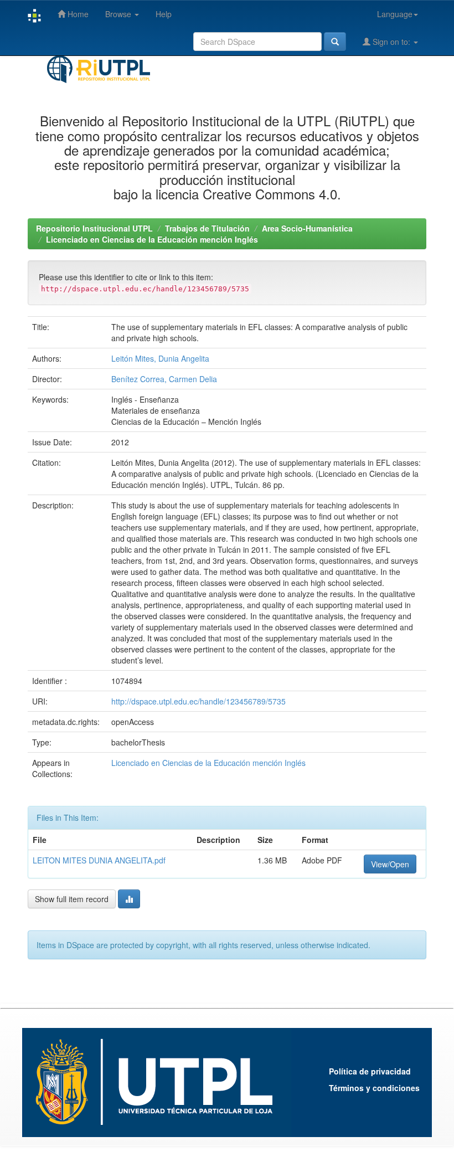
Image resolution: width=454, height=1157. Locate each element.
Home (77, 13)
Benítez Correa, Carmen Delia (164, 378)
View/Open (390, 864)
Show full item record (72, 898)
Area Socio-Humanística (307, 228)
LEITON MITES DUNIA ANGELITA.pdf (99, 860)
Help (164, 13)
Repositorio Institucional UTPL (94, 228)
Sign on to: (391, 41)
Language (394, 13)
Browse (119, 13)
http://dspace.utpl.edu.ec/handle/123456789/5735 (198, 701)
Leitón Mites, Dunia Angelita (160, 358)
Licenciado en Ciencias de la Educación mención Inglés (152, 239)
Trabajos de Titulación (207, 228)
